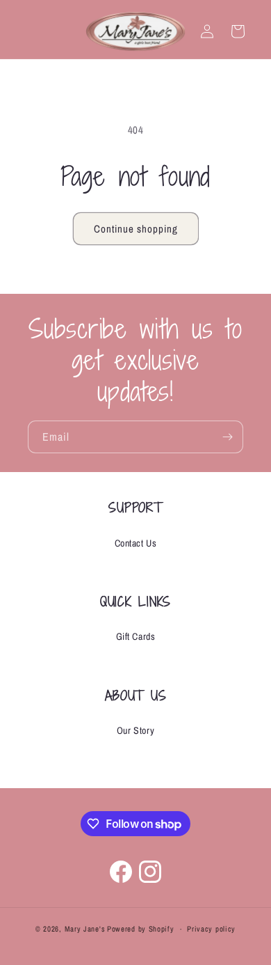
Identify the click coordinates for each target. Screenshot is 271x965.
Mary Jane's (85, 929)
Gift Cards (136, 636)
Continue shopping (136, 228)
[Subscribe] (227, 437)
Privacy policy (211, 929)
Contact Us (136, 543)
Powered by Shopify (140, 929)
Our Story (135, 730)
